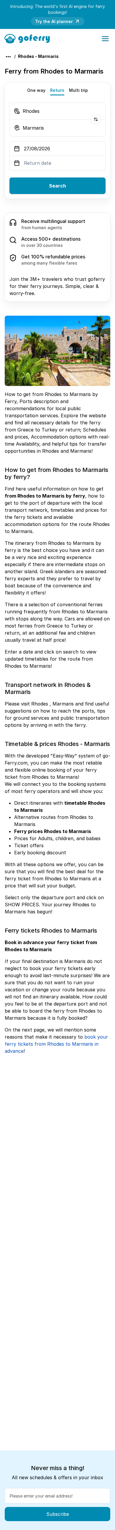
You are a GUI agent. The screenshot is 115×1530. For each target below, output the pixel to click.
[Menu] (105, 38)
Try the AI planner (54, 21)
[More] (8, 56)
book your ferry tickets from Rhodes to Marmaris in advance (56, 1044)
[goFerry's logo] (29, 38)
